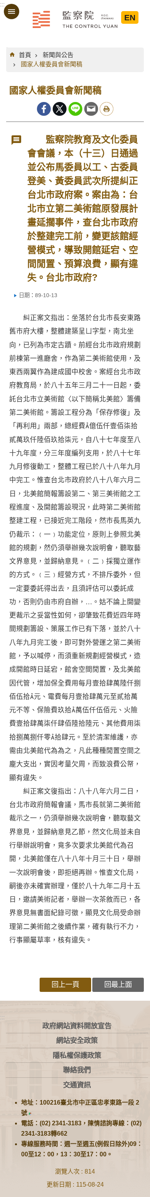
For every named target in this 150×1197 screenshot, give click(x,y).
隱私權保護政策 (77, 1055)
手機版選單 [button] (11, 11)
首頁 (25, 55)
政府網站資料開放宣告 (77, 1026)
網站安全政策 (77, 1040)
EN (129, 17)
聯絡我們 (77, 1070)
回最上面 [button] (118, 984)
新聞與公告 (58, 55)
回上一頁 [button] (65, 984)
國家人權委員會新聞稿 (51, 64)
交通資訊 (77, 1085)
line (75, 109)
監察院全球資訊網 (75, 19)
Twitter (60, 109)
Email (91, 109)
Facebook (44, 109)
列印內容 (106, 109)
